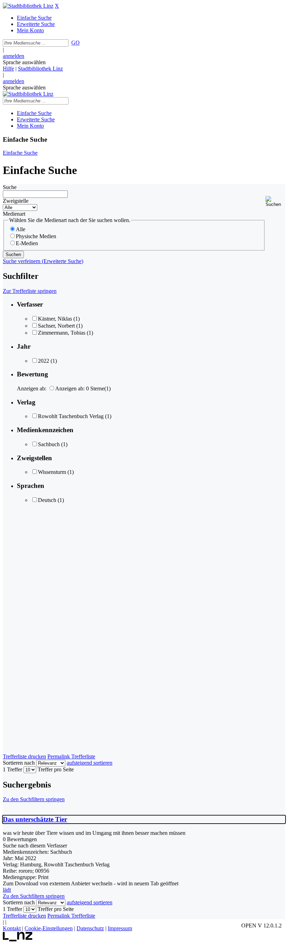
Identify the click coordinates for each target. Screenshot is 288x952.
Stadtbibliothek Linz (40, 69)
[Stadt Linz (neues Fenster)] (18, 940)
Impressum (120, 928)
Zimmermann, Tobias (61, 333)
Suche (10, 187)
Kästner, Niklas (55, 319)
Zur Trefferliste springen (30, 291)
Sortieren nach (19, 763)
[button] (275, 201)
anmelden (13, 56)
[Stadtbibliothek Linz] (28, 6)
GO (75, 43)
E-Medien (27, 243)
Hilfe (8, 69)
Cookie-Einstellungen (49, 928)
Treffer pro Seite (56, 769)
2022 (43, 361)
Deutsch (47, 500)
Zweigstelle (15, 201)
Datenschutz (90, 928)
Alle (20, 229)
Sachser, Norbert (56, 326)
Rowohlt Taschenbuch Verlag (71, 416)
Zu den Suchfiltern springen (34, 799)
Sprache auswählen (24, 62)
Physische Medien (36, 236)
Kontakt (12, 928)
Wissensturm (52, 472)
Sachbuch (49, 444)
